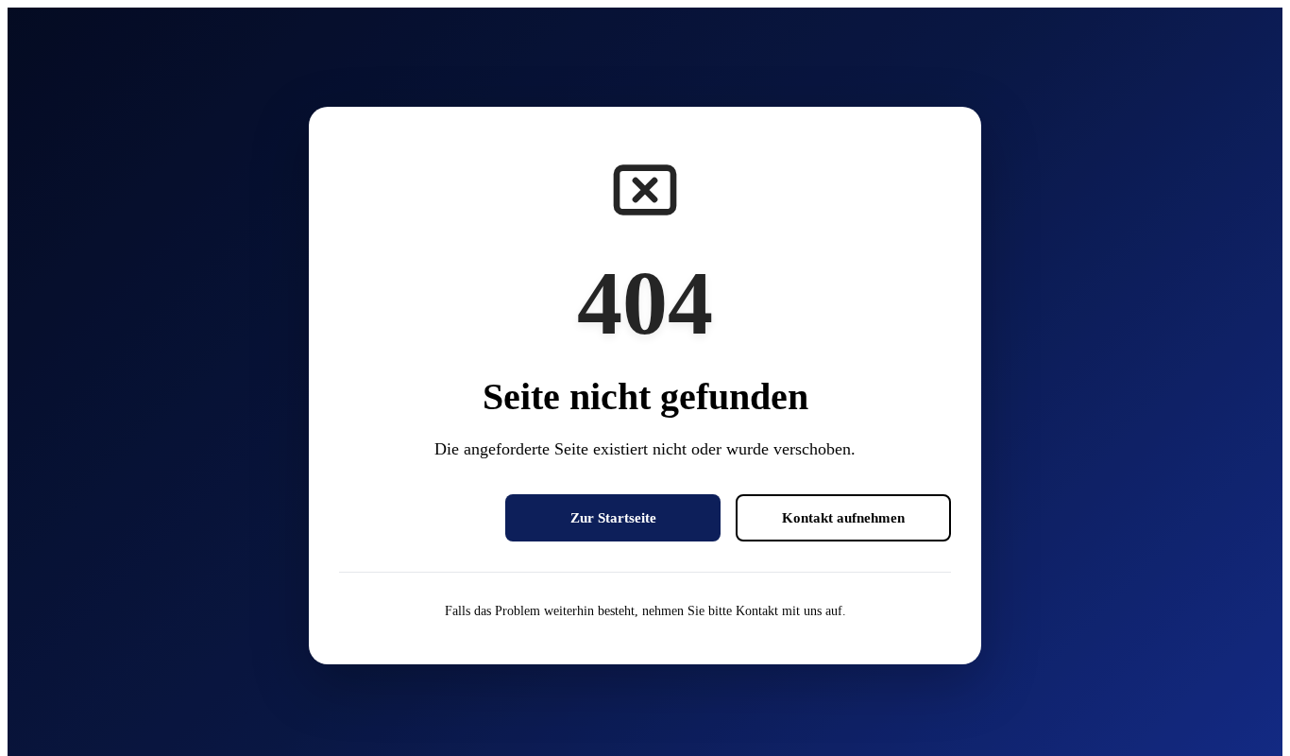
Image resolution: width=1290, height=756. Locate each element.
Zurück (414, 517)
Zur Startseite (613, 517)
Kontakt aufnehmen (843, 517)
